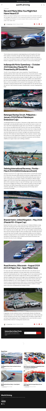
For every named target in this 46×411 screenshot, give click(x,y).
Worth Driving (23, 397)
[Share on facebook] (35, 24)
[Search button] (42, 5)
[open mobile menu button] (2, 5)
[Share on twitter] (37, 24)
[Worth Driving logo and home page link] (23, 5)
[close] (45, 1)
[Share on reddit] (39, 24)
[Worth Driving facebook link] (2, 404)
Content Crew (9, 24)
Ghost (18, 397)
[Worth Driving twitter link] (4, 404)
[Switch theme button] (44, 5)
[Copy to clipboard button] (41, 24)
